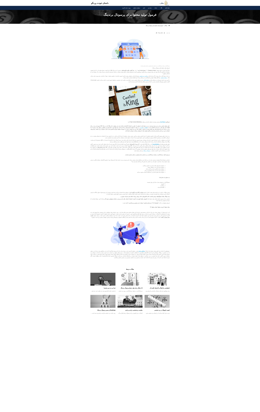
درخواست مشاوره (136, 7)
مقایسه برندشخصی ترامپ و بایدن (134, 310)
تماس (144, 7)
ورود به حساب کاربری (126, 7)
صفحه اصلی (167, 7)
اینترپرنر (141, 127)
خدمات (155, 7)
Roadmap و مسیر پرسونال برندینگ (106, 310)
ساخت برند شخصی (143, 76)
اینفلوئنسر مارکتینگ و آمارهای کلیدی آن (160, 288)
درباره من (150, 7)
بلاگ (161, 7)
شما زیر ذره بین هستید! (109, 288)
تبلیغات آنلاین (146, 80)
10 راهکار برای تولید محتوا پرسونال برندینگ (132, 288)
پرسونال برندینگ (146, 150)
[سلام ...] (164, 6)
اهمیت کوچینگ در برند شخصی (162, 310)
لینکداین (146, 127)
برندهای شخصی (163, 77)
